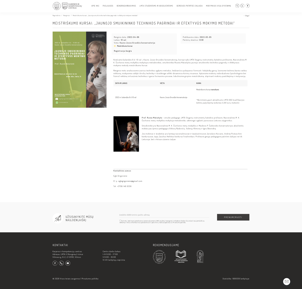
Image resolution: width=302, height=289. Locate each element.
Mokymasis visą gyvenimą (218, 6)
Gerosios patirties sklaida (190, 6)
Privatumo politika (90, 278)
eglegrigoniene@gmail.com (130, 181)
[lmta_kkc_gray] (67, 9)
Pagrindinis (56, 15)
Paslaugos (108, 6)
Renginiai (66, 15)
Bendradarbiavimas (126, 6)
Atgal (247, 16)
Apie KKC (95, 6)
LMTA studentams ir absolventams (156, 6)
